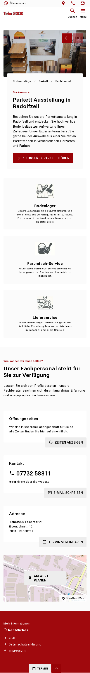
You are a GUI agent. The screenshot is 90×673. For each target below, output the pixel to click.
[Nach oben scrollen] (56, 668)
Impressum (17, 650)
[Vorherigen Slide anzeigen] (67, 38)
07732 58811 (33, 473)
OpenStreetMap (75, 598)
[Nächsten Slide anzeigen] (78, 38)
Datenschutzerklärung (25, 644)
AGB (12, 638)
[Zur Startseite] (13, 13)
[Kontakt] (83, 3)
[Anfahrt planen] (64, 3)
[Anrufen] (74, 3)
